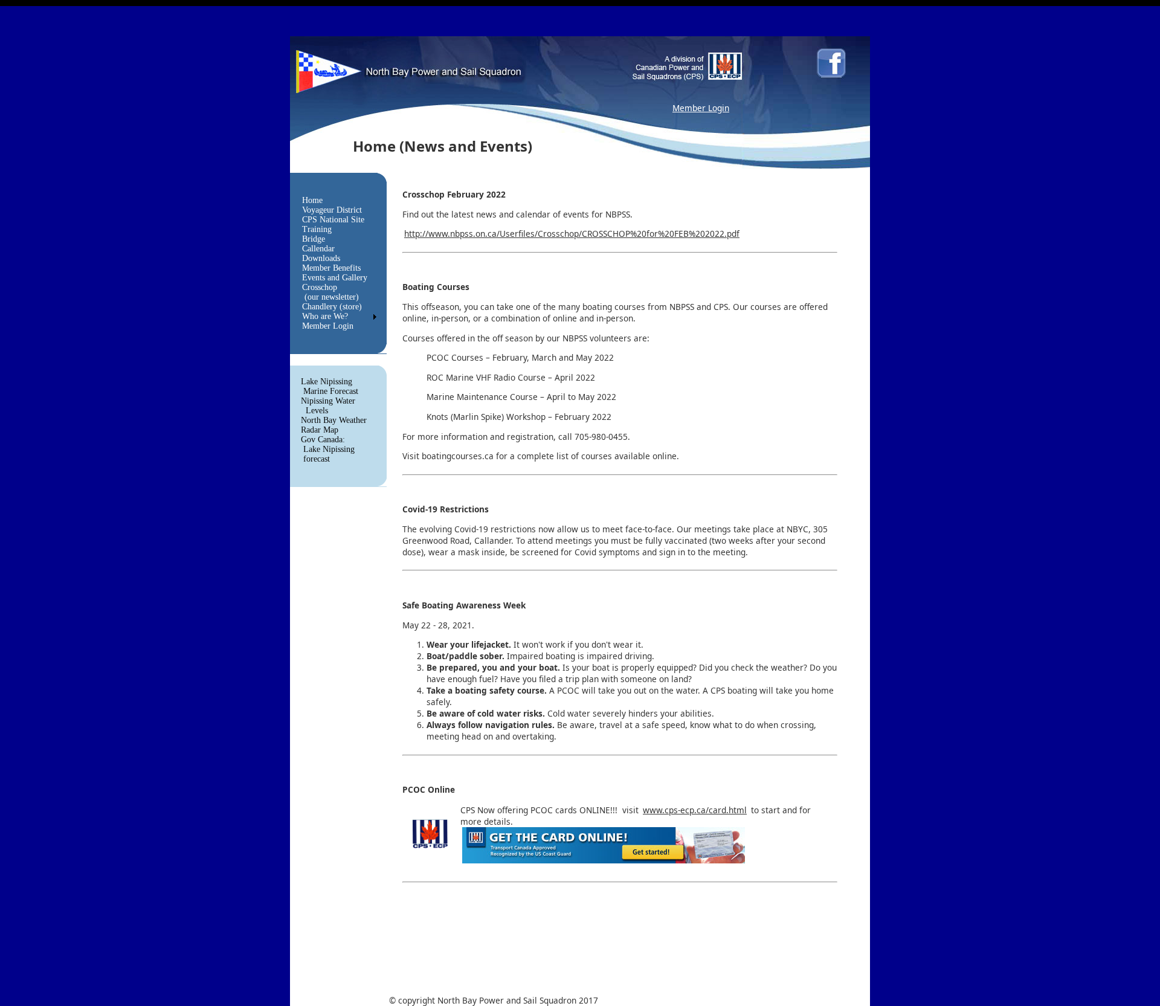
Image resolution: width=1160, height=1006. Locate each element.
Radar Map (319, 429)
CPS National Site (333, 219)
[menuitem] (334, 200)
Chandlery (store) (332, 306)
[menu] (334, 263)
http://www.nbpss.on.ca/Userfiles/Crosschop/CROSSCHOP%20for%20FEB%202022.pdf (572, 233)
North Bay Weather (334, 420)
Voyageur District (332, 209)
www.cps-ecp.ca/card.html (695, 810)
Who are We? (325, 316)
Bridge (313, 238)
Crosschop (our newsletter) (330, 292)
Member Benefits (331, 267)
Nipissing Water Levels (328, 405)
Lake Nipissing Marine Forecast (329, 386)
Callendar (318, 248)
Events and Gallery (334, 277)
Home (312, 200)
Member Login (700, 108)
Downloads (321, 258)
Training (317, 229)
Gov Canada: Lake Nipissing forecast (328, 449)
